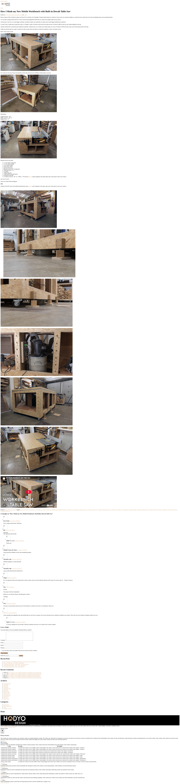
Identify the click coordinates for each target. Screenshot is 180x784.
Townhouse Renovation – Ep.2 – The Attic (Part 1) (14, 665)
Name (2, 642)
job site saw (48, 509)
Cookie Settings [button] (4, 727)
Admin (25, 14)
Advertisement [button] (4, 775)
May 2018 (5, 690)
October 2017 (6, 696)
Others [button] (2, 778)
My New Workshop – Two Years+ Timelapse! (13, 663)
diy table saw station (40, 509)
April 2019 (5, 687)
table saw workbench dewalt (99, 509)
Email (2, 645)
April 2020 (5, 685)
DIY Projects (6, 704)
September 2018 (7, 688)
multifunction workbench (57, 509)
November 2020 (7, 683)
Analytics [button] (3, 771)
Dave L (5, 612)
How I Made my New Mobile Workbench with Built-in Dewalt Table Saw (19, 661)
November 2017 (7, 695)
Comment (3, 640)
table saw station (79, 509)
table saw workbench (88, 509)
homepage (3, 714)
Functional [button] (3, 763)
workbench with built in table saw (169, 509)
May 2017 (5, 697)
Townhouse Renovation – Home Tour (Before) (13, 666)
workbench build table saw (142, 509)
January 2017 (6, 698)
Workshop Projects (12, 509)
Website (2, 647)
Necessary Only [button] (11, 727)
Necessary (4, 742)
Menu (2, 8)
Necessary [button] (3, 740)
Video (6, 509)
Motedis (30, 176)
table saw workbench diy (112, 509)
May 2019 (5, 686)
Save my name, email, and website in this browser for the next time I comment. (19, 650)
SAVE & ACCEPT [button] (5, 782)
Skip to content (4, 1)
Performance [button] (3, 767)
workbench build (132, 509)
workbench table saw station (155, 509)
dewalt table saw (32, 509)
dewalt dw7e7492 (24, 509)
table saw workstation (123, 509)
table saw (65, 509)
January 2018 (6, 693)
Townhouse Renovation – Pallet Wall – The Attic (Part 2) (16, 664)
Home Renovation (7, 706)
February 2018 (6, 692)
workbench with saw (5, 511)
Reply (19, 521)
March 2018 (6, 691)
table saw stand (71, 509)
